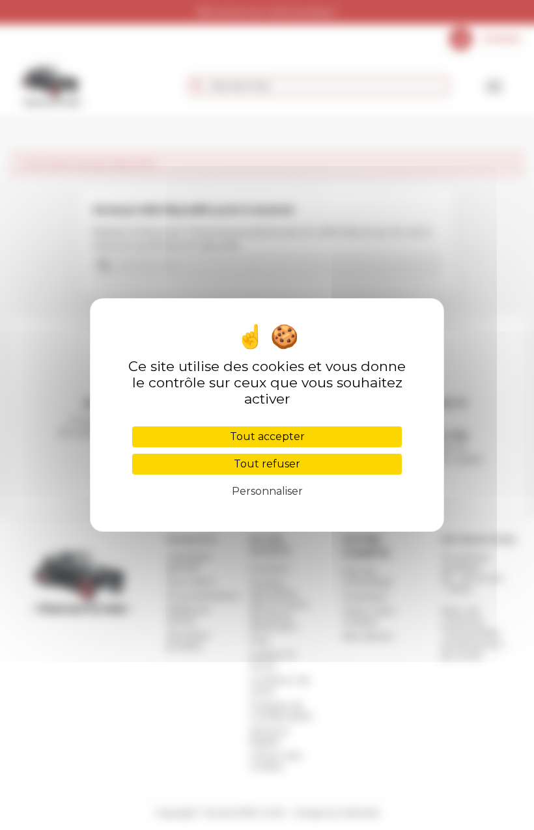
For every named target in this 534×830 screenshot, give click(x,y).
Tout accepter (267, 436)
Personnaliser (267, 491)
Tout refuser (267, 464)
